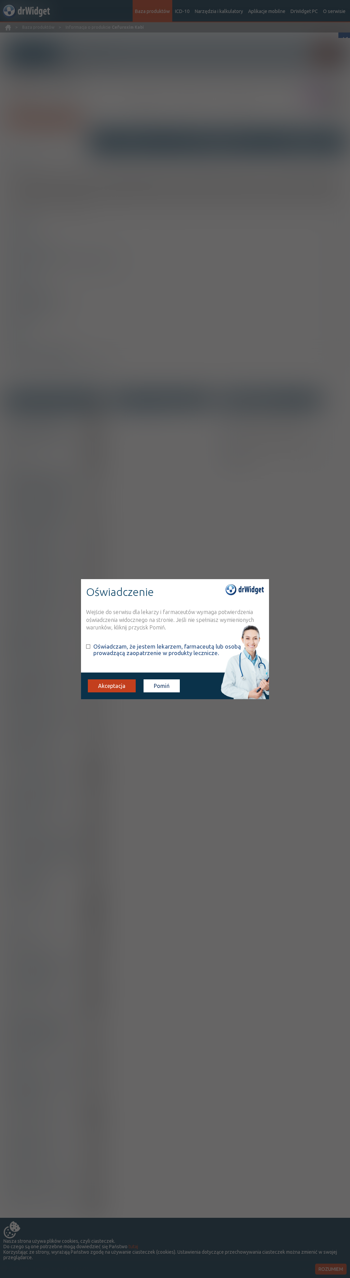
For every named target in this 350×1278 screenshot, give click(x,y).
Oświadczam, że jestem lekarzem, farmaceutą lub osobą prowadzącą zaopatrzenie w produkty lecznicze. (167, 649)
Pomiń (162, 686)
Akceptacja (111, 686)
